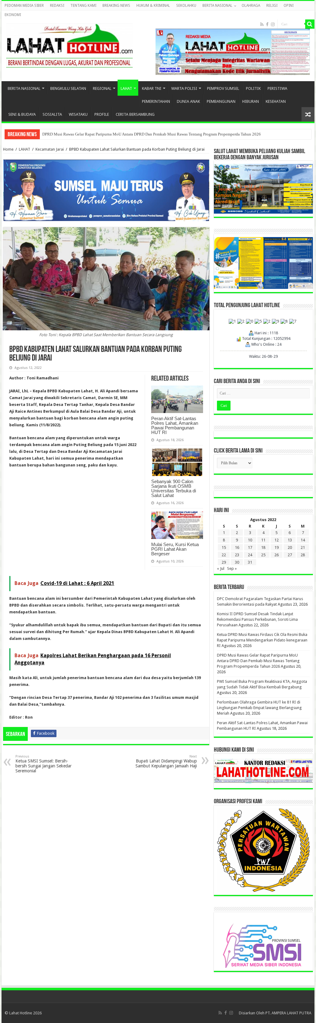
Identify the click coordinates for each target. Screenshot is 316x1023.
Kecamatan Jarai (49, 149)
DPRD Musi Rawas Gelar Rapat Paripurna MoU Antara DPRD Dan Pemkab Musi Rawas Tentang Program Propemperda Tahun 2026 (151, 134)
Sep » (232, 568)
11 (263, 540)
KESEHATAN (276, 101)
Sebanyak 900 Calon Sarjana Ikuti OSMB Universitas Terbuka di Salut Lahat (173, 488)
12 (276, 540)
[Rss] (262, 24)
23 (237, 555)
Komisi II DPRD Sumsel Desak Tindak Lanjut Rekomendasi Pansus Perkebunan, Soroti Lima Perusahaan (257, 619)
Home (8, 149)
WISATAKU (78, 114)
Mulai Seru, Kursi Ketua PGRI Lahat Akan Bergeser (175, 549)
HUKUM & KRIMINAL (153, 5)
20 (290, 547)
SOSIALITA (52, 114)
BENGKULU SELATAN (68, 88)
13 (290, 540)
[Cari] (309, 24)
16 (237, 547)
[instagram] (272, 24)
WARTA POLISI (184, 88)
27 (290, 555)
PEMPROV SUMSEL (223, 88)
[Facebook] (267, 24)
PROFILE (101, 114)
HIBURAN (250, 101)
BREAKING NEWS (116, 5)
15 (224, 547)
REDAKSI (57, 5)
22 (224, 555)
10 (250, 540)
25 (263, 555)
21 (303, 547)
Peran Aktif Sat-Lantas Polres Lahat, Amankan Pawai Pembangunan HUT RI (174, 425)
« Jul (220, 568)
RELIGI (271, 5)
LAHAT (126, 88)
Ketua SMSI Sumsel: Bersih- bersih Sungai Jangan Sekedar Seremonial (43, 763)
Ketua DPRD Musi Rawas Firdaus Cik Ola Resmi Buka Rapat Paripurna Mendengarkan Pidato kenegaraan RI (262, 640)
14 (303, 540)
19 (276, 547)
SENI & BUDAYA (22, 114)
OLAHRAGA (251, 5)
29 (224, 562)
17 (250, 547)
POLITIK (253, 88)
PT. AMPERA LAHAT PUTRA (288, 1013)
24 (250, 555)
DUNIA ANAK (188, 101)
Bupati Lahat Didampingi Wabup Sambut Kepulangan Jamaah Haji (166, 761)
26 (276, 555)
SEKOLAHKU (186, 5)
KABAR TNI (151, 88)
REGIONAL (102, 88)
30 (237, 562)
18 (263, 547)
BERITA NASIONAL (217, 5)
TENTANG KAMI (83, 5)
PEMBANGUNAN (221, 101)
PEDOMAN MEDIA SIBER (24, 5)
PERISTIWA (277, 88)
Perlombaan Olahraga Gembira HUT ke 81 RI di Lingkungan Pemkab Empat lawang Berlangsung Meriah (259, 708)
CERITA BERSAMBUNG (135, 114)
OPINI (288, 5)
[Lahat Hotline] (69, 44)
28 (303, 555)
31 (250, 562)
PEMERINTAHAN (156, 101)
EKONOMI (13, 15)
